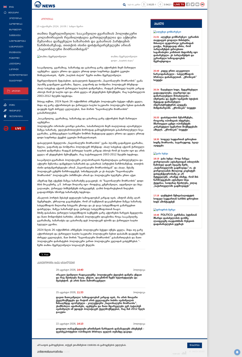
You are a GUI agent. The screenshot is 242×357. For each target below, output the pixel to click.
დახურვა (195, 345)
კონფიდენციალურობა (50, 351)
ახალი (159, 24)
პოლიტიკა (47, 19)
